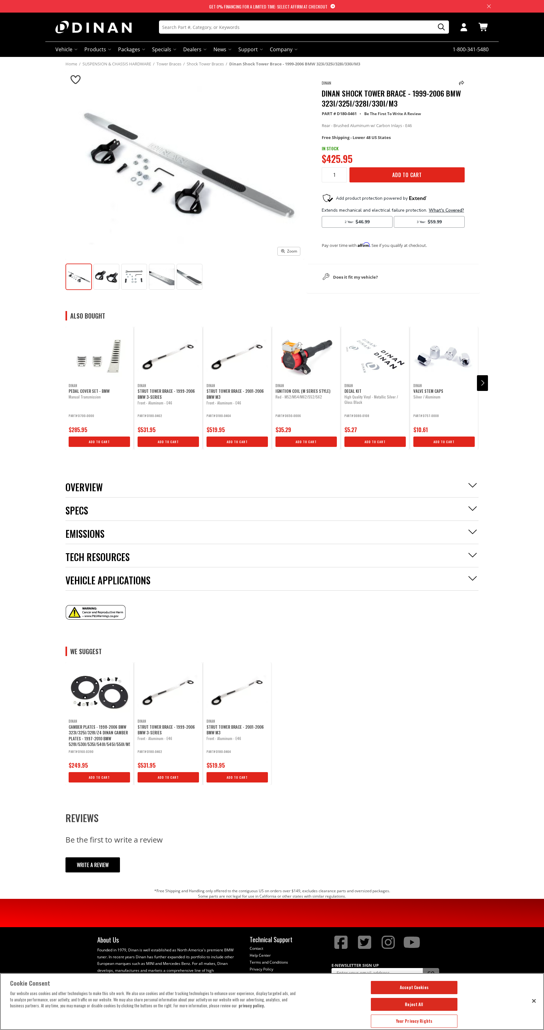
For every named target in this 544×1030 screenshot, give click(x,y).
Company (281, 49)
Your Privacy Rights (414, 1021)
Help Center (260, 955)
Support (248, 49)
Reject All (414, 1004)
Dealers (192, 49)
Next (482, 383)
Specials (161, 49)
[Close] (534, 1001)
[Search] (439, 27)
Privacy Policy (261, 969)
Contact (256, 948)
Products (95, 49)
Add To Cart (407, 175)
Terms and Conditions (269, 962)
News (219, 49)
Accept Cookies (414, 987)
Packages (129, 49)
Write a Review (93, 865)
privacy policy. (252, 1005)
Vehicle (63, 49)
